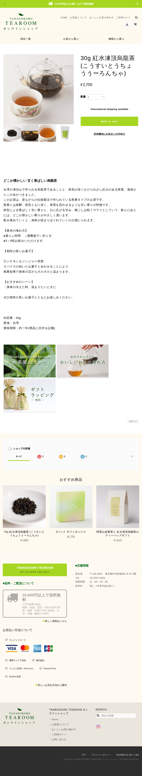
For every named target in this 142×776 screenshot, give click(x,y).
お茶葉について (78, 17)
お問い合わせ (59, 739)
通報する (133, 421)
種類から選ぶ (116, 38)
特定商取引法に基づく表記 (127, 755)
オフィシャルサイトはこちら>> (35, 572)
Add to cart (109, 121)
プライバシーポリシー (100, 755)
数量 (83, 96)
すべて (19, 456)
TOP (84, 755)
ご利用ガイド (123, 17)
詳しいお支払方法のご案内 (52, 685)
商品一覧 (25, 38)
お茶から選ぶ (71, 38)
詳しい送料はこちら (56, 621)
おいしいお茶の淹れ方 (101, 17)
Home (64, 17)
